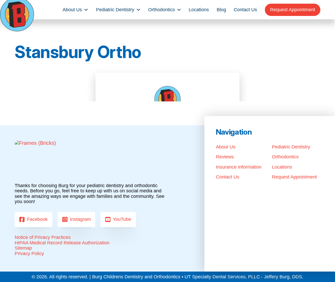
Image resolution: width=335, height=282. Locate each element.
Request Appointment (292, 9)
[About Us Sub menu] (86, 9)
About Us (72, 9)
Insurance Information (238, 167)
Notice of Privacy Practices (43, 237)
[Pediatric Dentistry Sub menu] (138, 9)
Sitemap (23, 248)
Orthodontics (161, 9)
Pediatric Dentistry (115, 9)
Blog (221, 9)
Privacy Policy (29, 253)
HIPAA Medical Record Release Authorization (62, 242)
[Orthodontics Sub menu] (179, 9)
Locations (199, 9)
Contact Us (245, 9)
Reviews (225, 156)
